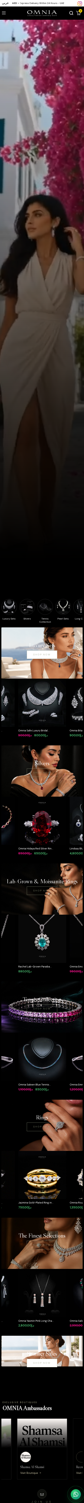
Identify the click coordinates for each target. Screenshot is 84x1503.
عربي (5, 3)
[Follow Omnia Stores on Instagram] (80, 3)
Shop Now (42, 654)
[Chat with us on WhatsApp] (76, 1494)
